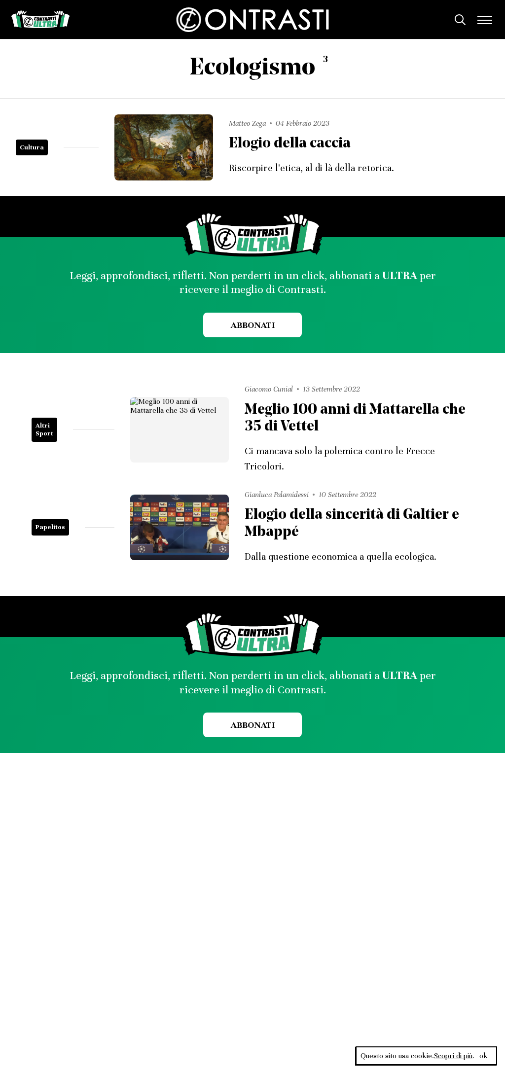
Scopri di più (453, 1055)
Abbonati (253, 325)
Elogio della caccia (290, 144)
